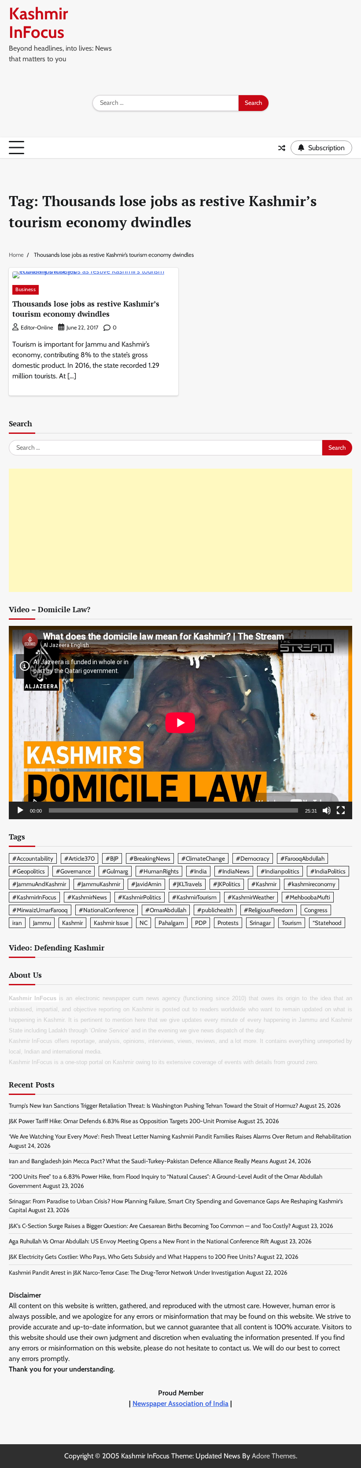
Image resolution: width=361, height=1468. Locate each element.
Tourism (292, 922)
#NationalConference (106, 909)
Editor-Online (37, 327)
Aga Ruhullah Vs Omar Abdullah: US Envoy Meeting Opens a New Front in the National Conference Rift (139, 1241)
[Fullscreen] (340, 810)
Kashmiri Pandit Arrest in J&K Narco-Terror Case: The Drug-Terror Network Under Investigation (127, 1272)
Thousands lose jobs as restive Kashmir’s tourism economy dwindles (85, 309)
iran (17, 922)
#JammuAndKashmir (39, 883)
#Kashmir (263, 883)
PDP (200, 922)
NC (143, 922)
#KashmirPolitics (139, 897)
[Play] (20, 810)
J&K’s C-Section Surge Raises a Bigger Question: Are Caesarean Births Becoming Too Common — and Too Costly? (150, 1225)
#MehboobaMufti (307, 897)
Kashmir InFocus (38, 23)
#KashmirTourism (194, 897)
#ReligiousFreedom (268, 909)
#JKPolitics (226, 883)
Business (25, 289)
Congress (316, 909)
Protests (228, 922)
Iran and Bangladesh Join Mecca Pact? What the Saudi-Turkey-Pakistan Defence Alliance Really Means (138, 1161)
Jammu (42, 922)
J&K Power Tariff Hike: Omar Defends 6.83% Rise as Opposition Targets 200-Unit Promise (122, 1120)
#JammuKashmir (98, 883)
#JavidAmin (146, 883)
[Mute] (326, 810)
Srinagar (260, 922)
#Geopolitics (28, 871)
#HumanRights (159, 871)
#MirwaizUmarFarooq (40, 909)
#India (198, 871)
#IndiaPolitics (328, 871)
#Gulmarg (115, 871)
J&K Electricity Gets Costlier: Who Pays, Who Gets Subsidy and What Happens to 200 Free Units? (132, 1256)
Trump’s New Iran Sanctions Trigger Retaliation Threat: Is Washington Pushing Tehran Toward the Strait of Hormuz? (153, 1105)
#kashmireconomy (311, 883)
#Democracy (252, 858)
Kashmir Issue (111, 922)
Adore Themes (274, 1456)
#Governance (73, 871)
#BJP (112, 858)
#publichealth (215, 909)
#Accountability (32, 858)
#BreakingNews (149, 858)
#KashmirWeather (251, 897)
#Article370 (79, 858)
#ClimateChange (203, 858)
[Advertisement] (180, 530)
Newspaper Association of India (180, 1403)
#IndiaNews (234, 871)
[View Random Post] (281, 148)
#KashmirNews (87, 897)
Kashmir (72, 922)
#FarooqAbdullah (302, 858)
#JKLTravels (187, 883)
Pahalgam (171, 922)
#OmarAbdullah (165, 909)
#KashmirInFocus (34, 897)
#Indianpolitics (280, 871)
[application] (180, 722)
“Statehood (327, 922)
